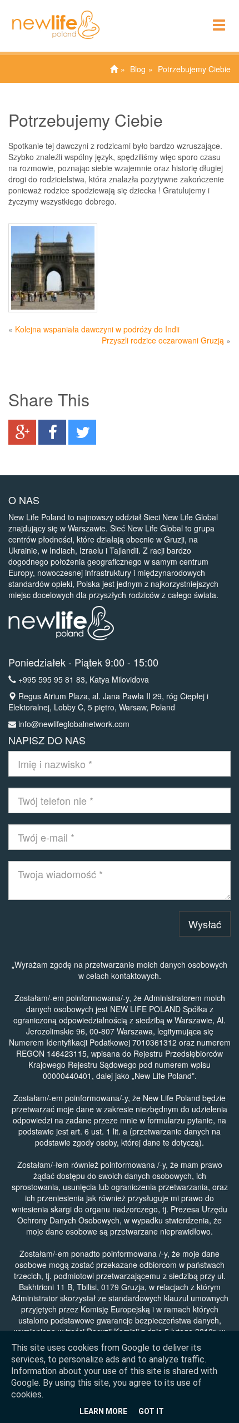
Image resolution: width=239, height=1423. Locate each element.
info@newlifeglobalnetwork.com (74, 723)
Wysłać (204, 924)
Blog (138, 68)
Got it (151, 1411)
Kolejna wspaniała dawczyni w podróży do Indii (97, 329)
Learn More (103, 1411)
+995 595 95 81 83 (51, 679)
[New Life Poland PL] (50, 14)
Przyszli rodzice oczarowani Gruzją (163, 340)
